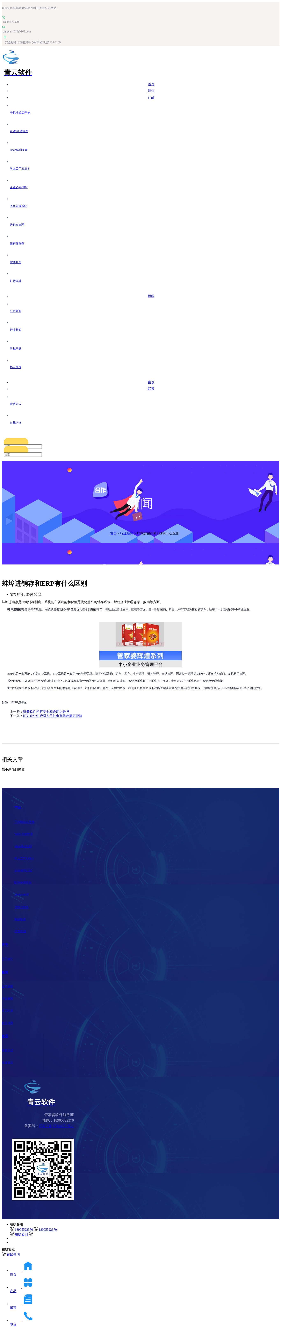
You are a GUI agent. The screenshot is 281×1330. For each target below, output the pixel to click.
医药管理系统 (23, 882)
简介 (151, 91)
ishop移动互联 (23, 846)
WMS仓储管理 (23, 834)
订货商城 (20, 931)
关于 (5, 944)
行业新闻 (126, 533)
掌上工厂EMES (24, 858)
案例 (151, 382)
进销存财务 (21, 907)
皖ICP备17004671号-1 (56, 1126)
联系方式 (7, 1050)
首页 (151, 84)
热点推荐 (7, 1023)
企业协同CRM (23, 870)
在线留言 (7, 1062)
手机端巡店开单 (24, 821)
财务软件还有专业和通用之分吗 (46, 711)
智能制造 (20, 919)
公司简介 (7, 959)
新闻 (151, 296)
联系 (151, 389)
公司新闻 (7, 986)
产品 (151, 97)
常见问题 (7, 1010)
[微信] (43, 1199)
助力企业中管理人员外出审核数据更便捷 (52, 716)
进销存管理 (21, 894)
